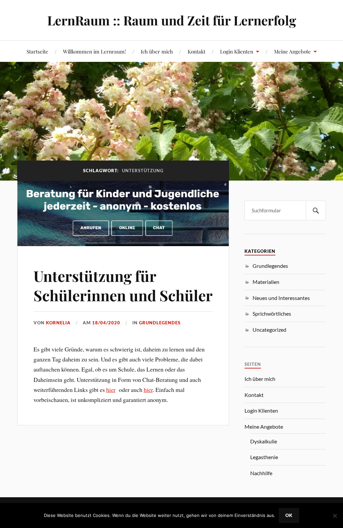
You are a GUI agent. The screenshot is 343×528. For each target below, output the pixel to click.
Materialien (266, 282)
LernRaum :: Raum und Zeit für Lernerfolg (171, 20)
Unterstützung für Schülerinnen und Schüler (123, 285)
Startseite (37, 51)
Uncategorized (269, 329)
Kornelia (58, 322)
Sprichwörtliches (272, 313)
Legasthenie (264, 457)
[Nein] (334, 515)
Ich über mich (157, 51)
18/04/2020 (106, 322)
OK (288, 515)
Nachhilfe (261, 473)
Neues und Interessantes (281, 298)
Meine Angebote (292, 51)
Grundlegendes (160, 322)
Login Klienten (236, 51)
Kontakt (196, 51)
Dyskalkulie (263, 441)
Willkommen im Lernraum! (94, 51)
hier (111, 390)
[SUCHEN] (316, 210)
